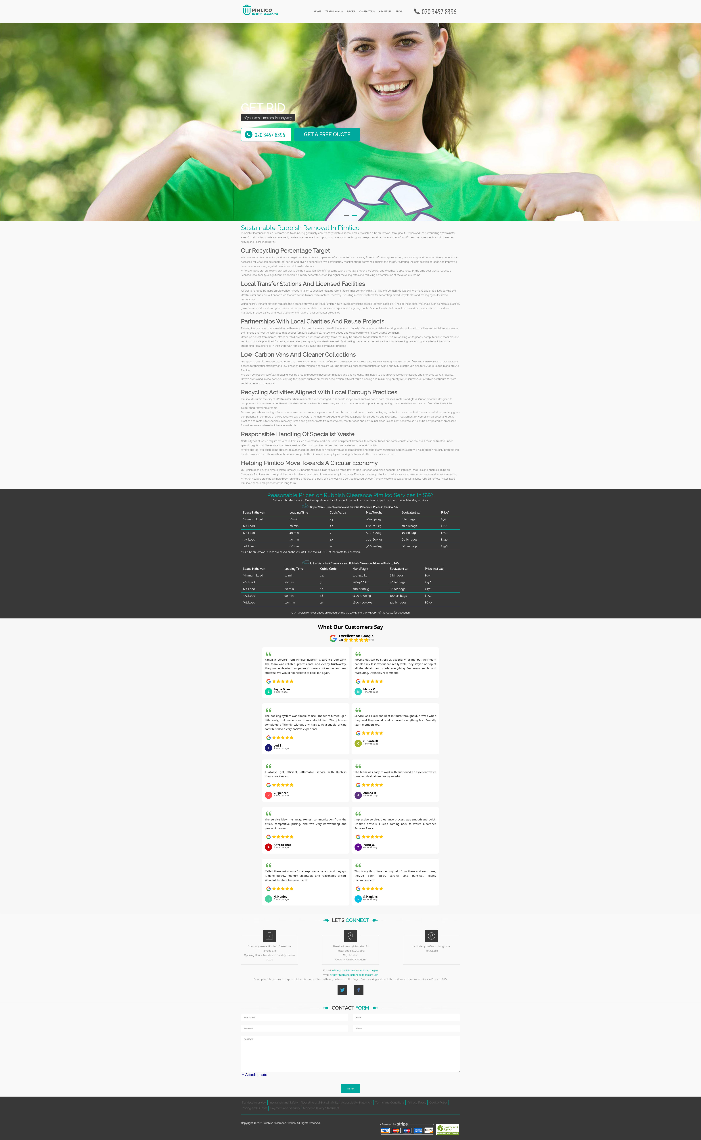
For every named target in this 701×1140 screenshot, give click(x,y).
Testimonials (334, 11)
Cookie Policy (438, 1102)
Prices (351, 11)
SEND (350, 1088)
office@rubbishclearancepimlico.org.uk (355, 970)
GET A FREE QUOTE (327, 134)
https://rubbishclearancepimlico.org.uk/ (354, 974)
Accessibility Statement (356, 1102)
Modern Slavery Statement (321, 1108)
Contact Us (367, 11)
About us (385, 11)
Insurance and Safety (283, 1102)
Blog (399, 11)
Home (317, 11)
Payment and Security (285, 1108)
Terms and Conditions (390, 1102)
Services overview (254, 1102)
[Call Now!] (440, 11)
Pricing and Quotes (254, 1108)
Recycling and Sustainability (319, 1102)
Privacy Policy (416, 1102)
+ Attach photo (254, 1074)
